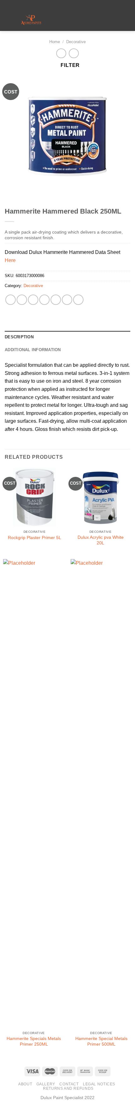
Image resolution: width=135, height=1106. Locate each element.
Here (10, 260)
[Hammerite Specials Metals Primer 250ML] (33, 793)
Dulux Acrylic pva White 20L (101, 540)
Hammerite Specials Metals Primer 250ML (34, 1041)
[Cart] (127, 20)
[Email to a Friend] (44, 300)
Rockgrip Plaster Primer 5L (34, 537)
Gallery (45, 1084)
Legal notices (99, 1084)
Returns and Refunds (68, 1088)
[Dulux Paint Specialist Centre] (31, 20)
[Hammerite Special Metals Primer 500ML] (101, 793)
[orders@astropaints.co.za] (62, 4)
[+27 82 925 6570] (82, 4)
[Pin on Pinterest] (56, 300)
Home (54, 41)
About (25, 1084)
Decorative (76, 41)
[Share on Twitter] (33, 300)
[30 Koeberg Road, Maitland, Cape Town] (52, 4)
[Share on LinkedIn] (67, 300)
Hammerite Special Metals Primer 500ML (101, 1041)
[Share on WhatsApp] (10, 300)
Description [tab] (19, 337)
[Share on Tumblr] (78, 300)
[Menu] (65, 20)
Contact (68, 1084)
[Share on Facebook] (22, 300)
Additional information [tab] (33, 349)
